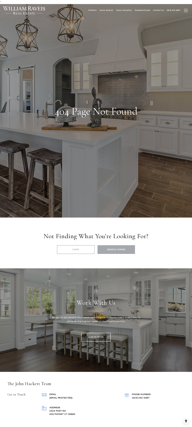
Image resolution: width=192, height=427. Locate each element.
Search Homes (116, 250)
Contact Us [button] (96, 337)
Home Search (106, 10)
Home (75, 250)
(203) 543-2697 (141, 398)
